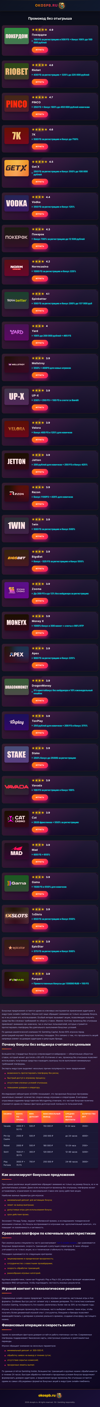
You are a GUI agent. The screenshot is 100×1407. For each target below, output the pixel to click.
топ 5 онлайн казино (67, 1243)
